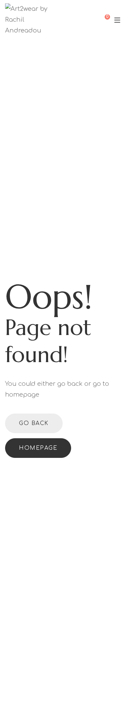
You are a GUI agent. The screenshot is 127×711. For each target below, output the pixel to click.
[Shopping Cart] (102, 19)
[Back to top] (18, 692)
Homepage (38, 448)
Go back (34, 423)
